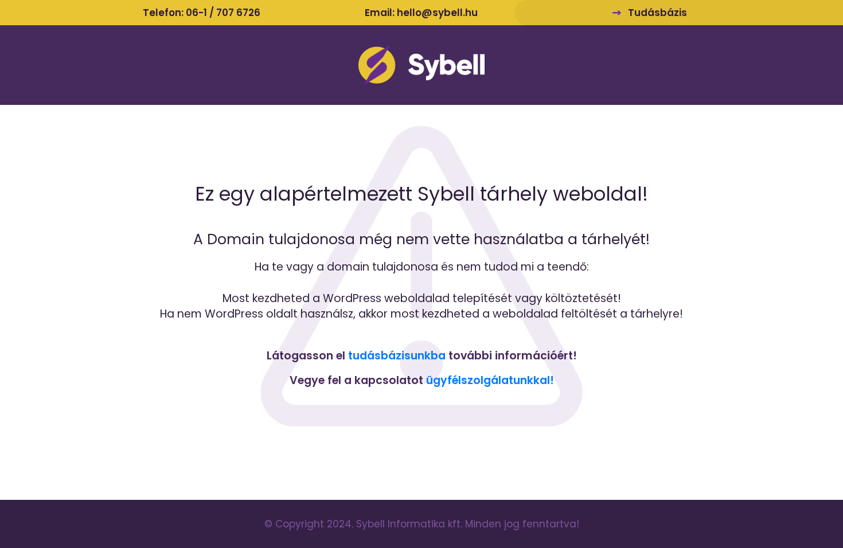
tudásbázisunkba (397, 355)
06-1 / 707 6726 (223, 12)
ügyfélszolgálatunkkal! (490, 380)
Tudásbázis (657, 12)
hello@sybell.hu (437, 12)
